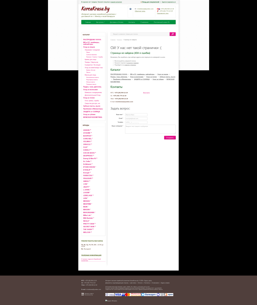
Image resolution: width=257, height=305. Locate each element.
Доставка (133, 283)
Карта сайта (148, 280)
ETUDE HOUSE (89, 167)
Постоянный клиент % (161, 22)
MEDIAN (87, 201)
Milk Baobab (88, 218)
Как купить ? (100, 22)
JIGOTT (86, 187)
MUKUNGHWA (89, 212)
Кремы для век (90, 70)
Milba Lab (87, 215)
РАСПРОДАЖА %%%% (92, 39)
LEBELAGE (88, 195)
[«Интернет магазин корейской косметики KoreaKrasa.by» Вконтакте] (131, 9)
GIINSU (86, 181)
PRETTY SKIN (89, 224)
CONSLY (87, 150)
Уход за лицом (89, 47)
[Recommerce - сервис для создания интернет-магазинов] (82, 295)
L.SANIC (87, 190)
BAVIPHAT (87, 136)
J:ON (85, 184)
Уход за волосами (90, 89)
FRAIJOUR (88, 178)
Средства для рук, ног (92, 103)
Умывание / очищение (92, 50)
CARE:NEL (88, 139)
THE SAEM (88, 229)
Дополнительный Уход (92, 95)
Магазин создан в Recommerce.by (89, 294)
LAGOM (86, 192)
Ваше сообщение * (117, 126)
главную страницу (130, 65)
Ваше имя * (119, 114)
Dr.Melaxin (88, 164)
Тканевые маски (91, 84)
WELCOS (87, 232)
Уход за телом (89, 98)
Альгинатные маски (92, 77)
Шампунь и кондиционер (93, 92)
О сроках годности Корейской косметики (91, 259)
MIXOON (87, 209)
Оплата (140, 283)
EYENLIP (87, 170)
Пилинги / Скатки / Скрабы (94, 57)
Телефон (120, 122)
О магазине (144, 22)
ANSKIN (87, 130)
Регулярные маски (92, 79)
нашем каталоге (116, 2)
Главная (88, 22)
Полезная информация (91, 255)
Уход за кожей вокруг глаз (94, 67)
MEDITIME (87, 204)
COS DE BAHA (89, 153)
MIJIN (85, 207)
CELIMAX (87, 141)
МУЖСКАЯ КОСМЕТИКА (92, 117)
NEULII (86, 221)
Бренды (86, 125)
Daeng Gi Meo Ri (90, 158)
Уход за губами (89, 114)
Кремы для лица (90, 59)
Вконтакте (146, 92)
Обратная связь (140, 11)
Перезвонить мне (162, 13)
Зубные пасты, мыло (91, 106)
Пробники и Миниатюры (93, 109)
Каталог (86, 35)
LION (85, 198)
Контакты (132, 22)
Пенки (88, 52)
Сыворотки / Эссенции (92, 65)
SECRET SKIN (89, 226)
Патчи (88, 72)
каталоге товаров (132, 63)
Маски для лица (90, 75)
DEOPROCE (88, 156)
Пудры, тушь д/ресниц (92, 87)
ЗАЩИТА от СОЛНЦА (91, 111)
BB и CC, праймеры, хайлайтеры (91, 43)
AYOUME (87, 133)
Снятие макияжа (91, 54)
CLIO (85, 147)
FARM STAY (88, 175)
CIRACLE (87, 144)
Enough (87, 173)
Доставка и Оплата (116, 22)
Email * (121, 118)
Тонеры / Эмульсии (91, 62)
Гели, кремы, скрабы (92, 100)
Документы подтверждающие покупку (116, 283)
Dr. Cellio (87, 161)
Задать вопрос (165, 283)
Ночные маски (90, 82)
